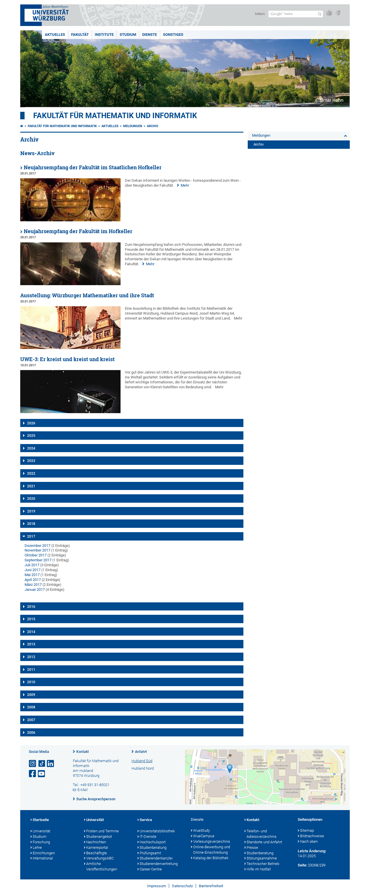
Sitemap (307, 830)
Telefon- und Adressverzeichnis (262, 834)
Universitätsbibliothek (157, 831)
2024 (31, 448)
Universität (41, 831)
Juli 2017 (32, 565)
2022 (31, 473)
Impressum (156, 886)
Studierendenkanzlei (156, 858)
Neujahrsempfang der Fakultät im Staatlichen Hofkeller (93, 167)
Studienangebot (99, 836)
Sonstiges (173, 34)
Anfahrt (141, 752)
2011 (31, 670)
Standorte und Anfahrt (264, 842)
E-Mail (82, 790)
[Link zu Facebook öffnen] (33, 774)
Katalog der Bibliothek (210, 858)
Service (146, 820)
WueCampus (203, 836)
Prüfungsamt (150, 853)
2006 (31, 733)
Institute (104, 34)
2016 (31, 607)
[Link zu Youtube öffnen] (42, 774)
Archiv (152, 126)
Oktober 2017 (36, 555)
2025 (31, 436)
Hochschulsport (153, 842)
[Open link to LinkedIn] (51, 764)
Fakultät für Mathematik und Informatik (115, 115)
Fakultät (80, 34)
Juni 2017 (32, 570)
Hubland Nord (143, 768)
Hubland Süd (142, 761)
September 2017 (38, 560)
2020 (31, 499)
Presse (252, 847)
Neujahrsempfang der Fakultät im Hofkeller (78, 231)
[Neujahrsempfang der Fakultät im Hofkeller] (70, 284)
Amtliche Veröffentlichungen (101, 866)
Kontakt (82, 752)
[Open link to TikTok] (42, 764)
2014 (31, 632)
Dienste (149, 34)
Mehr (185, 185)
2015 (31, 619)
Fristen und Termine (102, 831)
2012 (31, 657)
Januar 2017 (35, 589)
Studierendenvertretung (159, 864)
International (43, 858)
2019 (31, 511)
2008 (31, 707)
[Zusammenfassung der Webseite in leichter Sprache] (329, 13)
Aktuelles (55, 34)
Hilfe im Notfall (259, 869)
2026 (31, 423)
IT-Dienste (148, 836)
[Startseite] (21, 126)
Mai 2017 (32, 575)
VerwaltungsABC (100, 858)
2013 (31, 644)
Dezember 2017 (37, 545)
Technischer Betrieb (263, 864)
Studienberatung (153, 847)
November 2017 (37, 550)
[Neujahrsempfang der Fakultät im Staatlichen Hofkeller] (70, 220)
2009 (31, 695)
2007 (31, 720)
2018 (31, 524)
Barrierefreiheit (211, 886)
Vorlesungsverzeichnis (211, 841)
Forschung (41, 842)
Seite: (302, 865)
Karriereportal (97, 847)
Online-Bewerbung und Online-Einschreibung (211, 850)
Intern (260, 14)
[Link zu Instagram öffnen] (33, 764)
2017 (31, 536)
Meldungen (132, 126)
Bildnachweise (312, 836)
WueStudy (201, 830)
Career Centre (151, 869)
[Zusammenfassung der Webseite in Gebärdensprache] (338, 13)
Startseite (41, 820)
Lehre (37, 847)
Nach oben (309, 841)
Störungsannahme (262, 858)
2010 (31, 682)
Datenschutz (182, 886)
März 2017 (33, 584)
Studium (128, 34)
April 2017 (33, 580)
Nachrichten (96, 842)
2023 (31, 461)
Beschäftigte (96, 853)
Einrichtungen (44, 853)
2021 (31, 486)
